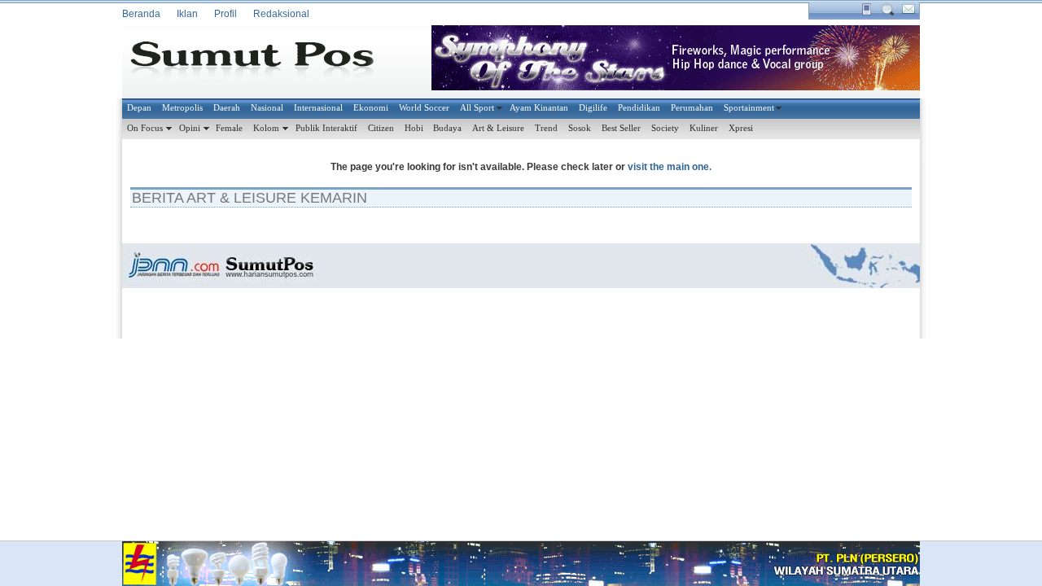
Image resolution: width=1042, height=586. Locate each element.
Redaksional (281, 14)
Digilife (593, 107)
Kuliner (704, 128)
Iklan (187, 14)
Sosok (579, 128)
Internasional (318, 107)
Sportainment (749, 107)
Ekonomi (370, 107)
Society (665, 128)
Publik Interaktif (326, 128)
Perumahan (692, 107)
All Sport (477, 107)
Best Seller (621, 128)
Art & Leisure (498, 128)
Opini (189, 128)
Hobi (414, 128)
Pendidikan (639, 107)
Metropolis (182, 107)
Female (229, 128)
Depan (139, 107)
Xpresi (741, 128)
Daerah (226, 107)
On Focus (145, 128)
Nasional (267, 107)
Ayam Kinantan (539, 107)
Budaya (447, 128)
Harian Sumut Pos (264, 61)
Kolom (266, 128)
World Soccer (424, 107)
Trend (546, 128)
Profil (225, 14)
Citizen (381, 128)
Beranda (141, 14)
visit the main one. (669, 167)
